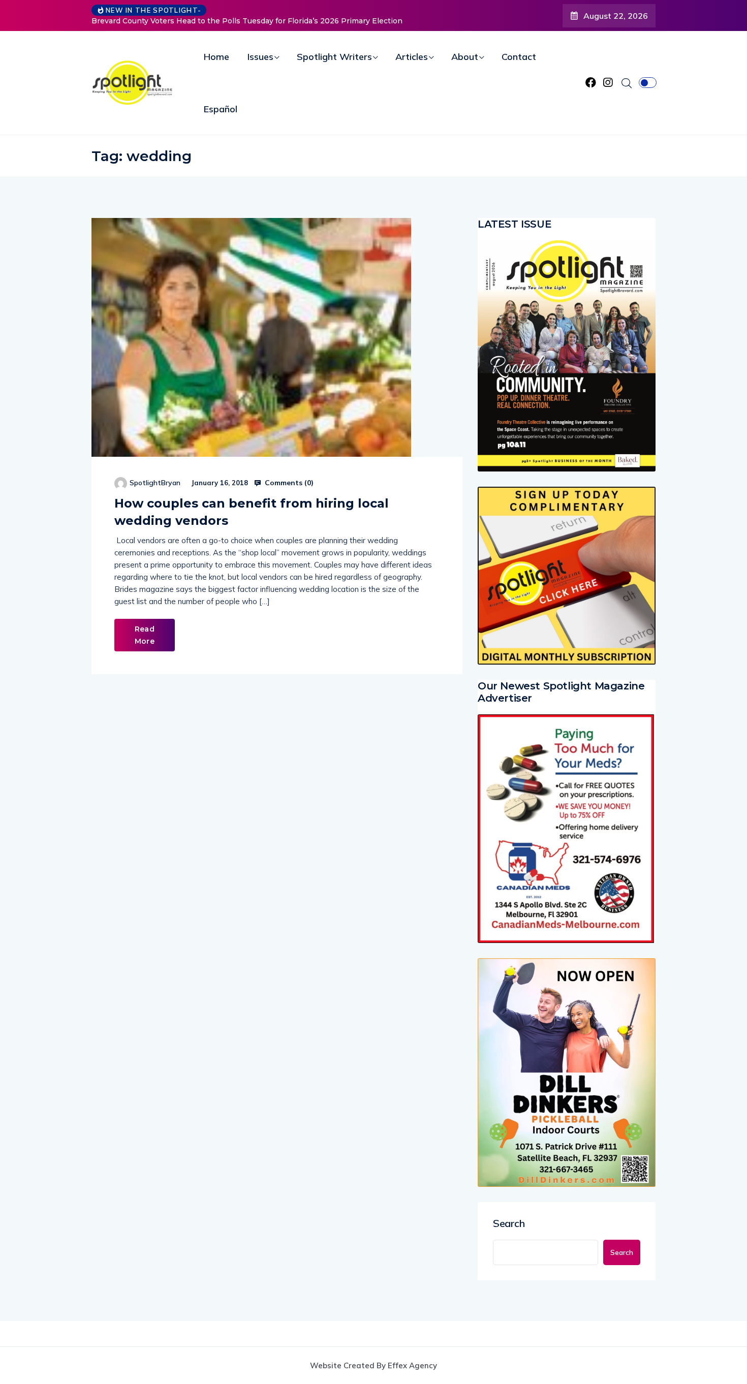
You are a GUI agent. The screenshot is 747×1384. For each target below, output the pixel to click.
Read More (144, 635)
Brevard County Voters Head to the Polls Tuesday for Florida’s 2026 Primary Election (246, 20)
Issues (260, 56)
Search (509, 1223)
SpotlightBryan (155, 482)
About (464, 56)
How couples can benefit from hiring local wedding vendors (251, 512)
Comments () (288, 483)
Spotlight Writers (334, 56)
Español (220, 109)
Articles (411, 56)
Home (216, 56)
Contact (519, 56)
